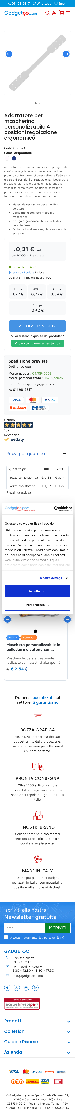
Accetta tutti (37, 591)
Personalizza (35, 604)
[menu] (68, 12)
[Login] (54, 12)
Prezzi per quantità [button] (25, 453)
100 (48, 277)
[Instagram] (26, 988)
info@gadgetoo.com (27, 976)
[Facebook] (7, 988)
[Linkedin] (35, 988)
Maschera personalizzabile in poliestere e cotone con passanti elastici (33, 647)
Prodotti (13, 1021)
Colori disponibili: (18, 153)
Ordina (37, 343)
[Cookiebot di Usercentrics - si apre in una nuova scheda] (54, 509)
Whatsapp (44, 3)
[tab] (37, 453)
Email (62, 3)
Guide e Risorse (21, 1042)
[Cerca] (47, 12)
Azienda (13, 1052)
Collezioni (15, 1031)
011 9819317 (21, 3)
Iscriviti (57, 927)
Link (60, 937)
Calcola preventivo (37, 326)
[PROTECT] (37, 63)
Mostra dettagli (51, 578)
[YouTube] (17, 988)
